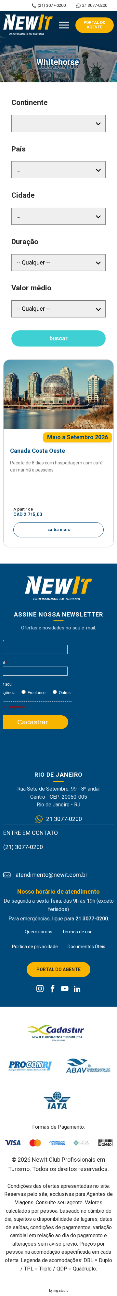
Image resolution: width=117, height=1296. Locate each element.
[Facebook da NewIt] (52, 989)
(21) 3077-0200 (52, 5)
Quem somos (38, 931)
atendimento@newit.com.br (51, 875)
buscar (58, 338)
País (18, 149)
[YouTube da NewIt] (65, 989)
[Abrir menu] (64, 25)
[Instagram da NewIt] (40, 989)
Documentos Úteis (86, 946)
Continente (29, 102)
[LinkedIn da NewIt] (77, 989)
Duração (24, 242)
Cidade (23, 195)
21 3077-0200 (94, 5)
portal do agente (95, 24)
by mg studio (58, 1290)
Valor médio (31, 288)
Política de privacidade (35, 946)
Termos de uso (77, 931)
